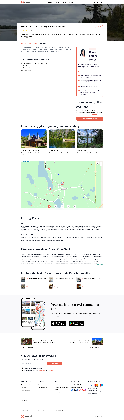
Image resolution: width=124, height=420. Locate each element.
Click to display (27, 67)
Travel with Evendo (25, 384)
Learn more (94, 114)
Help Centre (24, 400)
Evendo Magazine (25, 390)
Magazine (71, 2)
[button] (62, 184)
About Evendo (41, 384)
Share (99, 26)
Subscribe (55, 363)
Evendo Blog (24, 387)
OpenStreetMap (25, 161)
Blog (64, 2)
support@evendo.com (76, 387)
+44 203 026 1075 (76, 384)
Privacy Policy (51, 370)
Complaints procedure (26, 403)
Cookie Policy (42, 370)
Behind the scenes (42, 387)
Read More (100, 264)
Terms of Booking (59, 410)
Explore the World (54, 2)
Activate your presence (90, 118)
